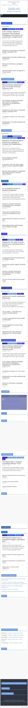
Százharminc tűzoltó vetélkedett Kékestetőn (13, 297)
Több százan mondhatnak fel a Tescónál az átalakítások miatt (11, 212)
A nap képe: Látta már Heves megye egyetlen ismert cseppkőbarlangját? (12, 165)
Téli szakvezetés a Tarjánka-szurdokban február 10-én (12, 463)
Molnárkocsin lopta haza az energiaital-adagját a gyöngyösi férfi (13, 51)
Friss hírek (5, 29)
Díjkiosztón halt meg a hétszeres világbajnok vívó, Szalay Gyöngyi (11, 332)
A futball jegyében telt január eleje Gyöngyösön (12, 325)
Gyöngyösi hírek (11, 29)
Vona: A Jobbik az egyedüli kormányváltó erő (9, 158)
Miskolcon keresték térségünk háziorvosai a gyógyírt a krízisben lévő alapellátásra (12, 142)
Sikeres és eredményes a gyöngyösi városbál (12, 64)
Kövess (4, 413)
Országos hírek (6, 138)
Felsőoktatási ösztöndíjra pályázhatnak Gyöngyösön (13, 57)
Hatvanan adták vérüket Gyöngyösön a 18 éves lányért (13, 71)
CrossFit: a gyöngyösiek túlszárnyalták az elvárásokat (13, 319)
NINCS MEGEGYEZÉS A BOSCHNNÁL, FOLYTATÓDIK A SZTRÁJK (12, 226)
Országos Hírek (13, 138)
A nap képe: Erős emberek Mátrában (10, 481)
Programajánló (20, 457)
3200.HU (14, 9)
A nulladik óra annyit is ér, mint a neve (9, 5)
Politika (19, 138)
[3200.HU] (2, 14)
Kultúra (17, 29)
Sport (22, 293)
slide (21, 29)
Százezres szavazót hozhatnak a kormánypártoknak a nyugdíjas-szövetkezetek (11, 205)
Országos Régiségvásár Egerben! (9, 486)
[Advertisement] (14, 437)
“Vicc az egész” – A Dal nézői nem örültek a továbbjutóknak (11, 312)
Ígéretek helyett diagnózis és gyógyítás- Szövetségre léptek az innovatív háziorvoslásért (14, 172)
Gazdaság (10, 184)
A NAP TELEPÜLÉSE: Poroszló (15, 643)
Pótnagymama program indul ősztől (15, 633)
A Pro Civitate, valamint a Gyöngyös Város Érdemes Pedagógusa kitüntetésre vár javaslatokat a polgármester (12, 34)
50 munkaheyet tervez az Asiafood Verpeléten (11, 189)
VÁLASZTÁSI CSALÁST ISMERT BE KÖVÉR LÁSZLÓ (13, 265)
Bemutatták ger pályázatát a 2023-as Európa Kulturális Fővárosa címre (12, 86)
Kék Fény (18, 535)
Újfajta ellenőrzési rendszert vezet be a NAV (13, 219)
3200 (8, 38)
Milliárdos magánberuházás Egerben (16, 635)
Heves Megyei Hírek (12, 82)
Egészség (4, 136)
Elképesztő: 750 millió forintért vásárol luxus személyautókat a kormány (13, 244)
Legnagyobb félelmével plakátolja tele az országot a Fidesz (13, 258)
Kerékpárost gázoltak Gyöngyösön (16, 637)
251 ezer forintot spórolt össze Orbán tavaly (13, 280)
